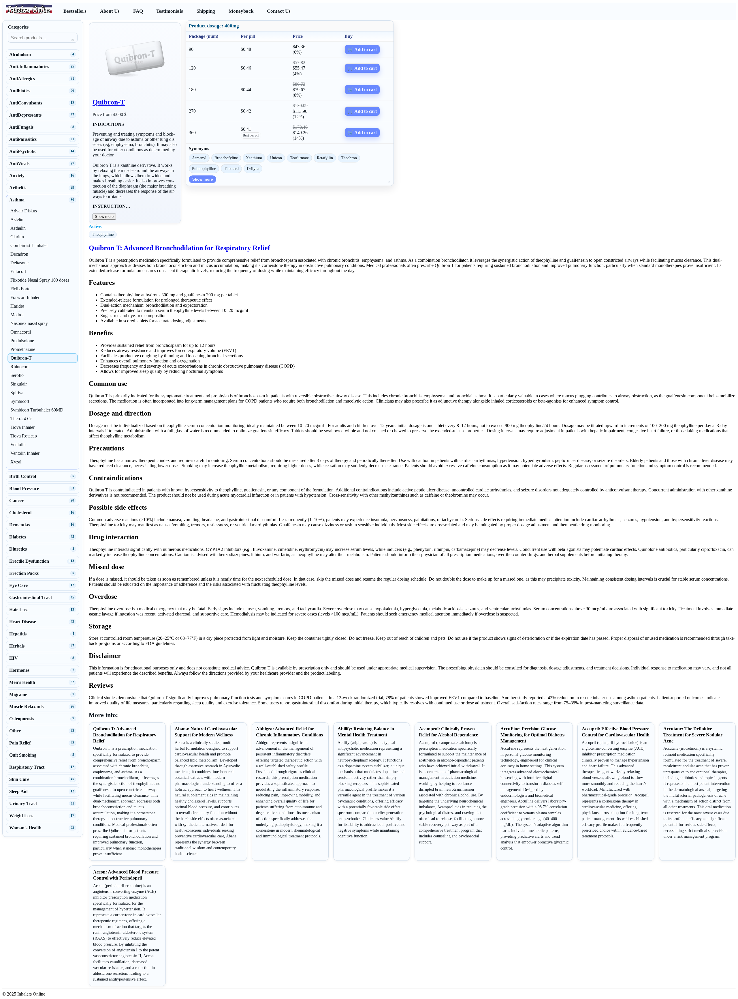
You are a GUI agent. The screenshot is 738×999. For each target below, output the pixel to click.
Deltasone (19, 262)
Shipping (206, 11)
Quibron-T (109, 102)
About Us (110, 11)
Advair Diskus (23, 210)
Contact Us (279, 11)
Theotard (231, 168)
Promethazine (22, 349)
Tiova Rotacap (23, 435)
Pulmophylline (204, 168)
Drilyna (253, 168)
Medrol (17, 314)
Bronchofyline (226, 158)
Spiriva (16, 392)
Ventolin (18, 444)
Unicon (276, 158)
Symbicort (19, 401)
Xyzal (15, 461)
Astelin (16, 219)
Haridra (17, 306)
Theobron (349, 158)
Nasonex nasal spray (29, 323)
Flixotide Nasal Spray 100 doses (39, 280)
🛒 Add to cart (362, 49)
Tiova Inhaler (22, 427)
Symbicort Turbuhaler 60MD (36, 409)
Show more (104, 216)
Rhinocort (19, 366)
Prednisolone (22, 340)
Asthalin (18, 228)
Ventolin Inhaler (24, 453)
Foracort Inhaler (24, 297)
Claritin (17, 236)
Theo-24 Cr (21, 418)
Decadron (19, 254)
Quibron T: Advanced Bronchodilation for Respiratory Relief (179, 248)
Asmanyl (199, 158)
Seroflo (17, 375)
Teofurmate (299, 158)
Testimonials (169, 11)
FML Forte (20, 288)
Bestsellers (74, 11)
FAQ (138, 11)
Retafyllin (325, 158)
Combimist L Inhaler (29, 245)
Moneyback (241, 11)
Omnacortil (20, 332)
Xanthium (254, 158)
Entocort (18, 271)
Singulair (18, 383)
